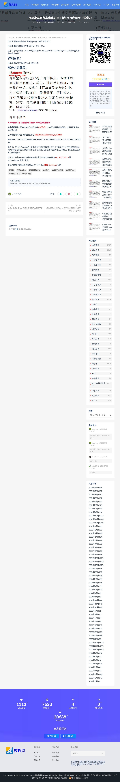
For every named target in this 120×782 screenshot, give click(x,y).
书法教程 (55, 5)
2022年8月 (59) (95, 657)
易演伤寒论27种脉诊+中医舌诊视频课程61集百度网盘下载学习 (63, 209)
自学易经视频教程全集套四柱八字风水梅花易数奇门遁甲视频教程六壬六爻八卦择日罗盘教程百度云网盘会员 (107, 129)
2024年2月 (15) (95, 593)
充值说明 (37, 756)
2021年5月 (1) (94, 681)
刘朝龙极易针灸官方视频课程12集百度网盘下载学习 (25, 209)
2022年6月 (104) (95, 664)
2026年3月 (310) (95, 505)
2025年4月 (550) (95, 544)
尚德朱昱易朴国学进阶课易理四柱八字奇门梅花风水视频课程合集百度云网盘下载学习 (107, 162)
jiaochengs (17, 194)
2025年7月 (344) (95, 533)
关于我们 (37, 752)
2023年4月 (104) (95, 629)
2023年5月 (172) (95, 625)
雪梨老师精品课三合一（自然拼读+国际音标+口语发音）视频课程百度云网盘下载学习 (107, 195)
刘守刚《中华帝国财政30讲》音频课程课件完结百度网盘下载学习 (107, 151)
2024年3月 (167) (95, 590)
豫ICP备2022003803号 (79, 778)
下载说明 (37, 760)
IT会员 (106, 5)
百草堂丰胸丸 (21, 170)
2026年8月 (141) (95, 488)
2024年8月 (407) (95, 572)
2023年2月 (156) (95, 636)
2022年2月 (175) (95, 678)
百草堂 (11, 170)
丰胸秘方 (46, 170)
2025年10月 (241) (96, 523)
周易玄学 (45, 5)
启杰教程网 (19, 37)
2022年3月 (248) (95, 674)
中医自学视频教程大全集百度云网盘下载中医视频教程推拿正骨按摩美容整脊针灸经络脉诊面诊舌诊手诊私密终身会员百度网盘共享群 (107, 216)
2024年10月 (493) (96, 565)
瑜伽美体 (115, 5)
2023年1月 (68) (95, 639)
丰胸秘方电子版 (57, 170)
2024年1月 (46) (95, 597)
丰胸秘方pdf (70, 170)
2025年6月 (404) (95, 537)
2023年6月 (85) (95, 621)
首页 (27, 5)
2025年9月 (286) (95, 526)
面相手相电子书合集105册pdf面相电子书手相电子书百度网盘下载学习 (107, 173)
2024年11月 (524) (96, 562)
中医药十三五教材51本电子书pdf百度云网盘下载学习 (107, 227)
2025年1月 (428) (95, 555)
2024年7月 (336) (95, 576)
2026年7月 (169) (95, 491)
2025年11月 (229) (96, 519)
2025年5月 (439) (95, 540)
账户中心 (55, 760)
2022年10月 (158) (96, 650)
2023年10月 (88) (95, 607)
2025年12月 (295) (96, 516)
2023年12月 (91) (95, 600)
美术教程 (65, 5)
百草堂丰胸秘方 (34, 170)
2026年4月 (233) (95, 502)
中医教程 (35, 5)
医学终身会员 (52, 736)
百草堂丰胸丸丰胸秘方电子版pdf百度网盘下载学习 (34, 183)
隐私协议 (55, 752)
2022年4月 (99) (95, 671)
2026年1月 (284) (95, 512)
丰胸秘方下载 (13, 174)
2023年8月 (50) (95, 614)
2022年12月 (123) (96, 643)
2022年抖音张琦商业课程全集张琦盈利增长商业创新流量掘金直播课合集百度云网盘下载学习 (107, 140)
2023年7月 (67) (95, 618)
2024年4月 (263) (95, 586)
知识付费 (87, 5)
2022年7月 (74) (95, 660)
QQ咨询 (101, 113)
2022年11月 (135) (96, 646)
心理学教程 (76, 5)
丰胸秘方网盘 (26, 174)
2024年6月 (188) (95, 579)
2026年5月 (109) (95, 498)
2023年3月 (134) (95, 632)
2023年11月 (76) (95, 604)
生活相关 (97, 5)
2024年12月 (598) (96, 558)
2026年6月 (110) (95, 495)
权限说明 (55, 756)
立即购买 (101, 84)
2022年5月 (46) (95, 667)
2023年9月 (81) (95, 611)
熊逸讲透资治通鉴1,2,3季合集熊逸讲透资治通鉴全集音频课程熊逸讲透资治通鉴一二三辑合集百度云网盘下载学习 (107, 206)
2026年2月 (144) (95, 509)
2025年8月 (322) (95, 530)
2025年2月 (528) (95, 551)
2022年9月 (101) (95, 653)
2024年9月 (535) (95, 569)
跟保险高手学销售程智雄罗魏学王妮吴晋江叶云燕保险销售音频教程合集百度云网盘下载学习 (107, 184)
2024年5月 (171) (95, 583)
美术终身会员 (68, 736)
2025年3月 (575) (95, 547)
